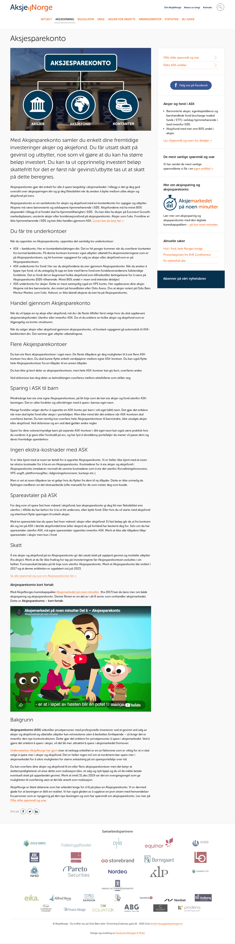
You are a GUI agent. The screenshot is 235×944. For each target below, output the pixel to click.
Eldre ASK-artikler (175, 65)
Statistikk (172, 19)
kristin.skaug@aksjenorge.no (166, 923)
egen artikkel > (203, 168)
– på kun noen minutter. (202, 224)
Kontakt (207, 7)
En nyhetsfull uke (174, 260)
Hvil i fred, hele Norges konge (183, 248)
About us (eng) (192, 7)
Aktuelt (46, 19)
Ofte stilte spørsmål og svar (28, 800)
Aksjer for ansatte (121, 19)
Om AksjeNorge (172, 7)
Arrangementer (150, 19)
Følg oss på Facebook (193, 85)
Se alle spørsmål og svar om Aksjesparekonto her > (43, 576)
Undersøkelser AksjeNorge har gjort (34, 750)
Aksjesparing (64, 19)
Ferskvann (121, 933)
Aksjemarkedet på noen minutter (78, 592)
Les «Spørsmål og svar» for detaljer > (187, 140)
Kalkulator (85, 19)
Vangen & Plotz (136, 933)
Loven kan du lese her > (108, 220)
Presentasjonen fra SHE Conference (187, 254)
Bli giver (188, 19)
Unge (101, 19)
